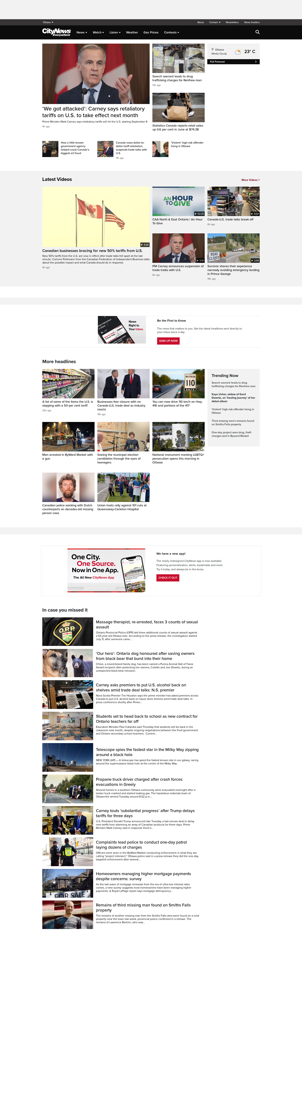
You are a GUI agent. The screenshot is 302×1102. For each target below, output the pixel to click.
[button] (215, 22)
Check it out (168, 578)
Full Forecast (217, 61)
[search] (258, 32)
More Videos (250, 180)
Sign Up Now (168, 341)
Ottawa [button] (47, 22)
